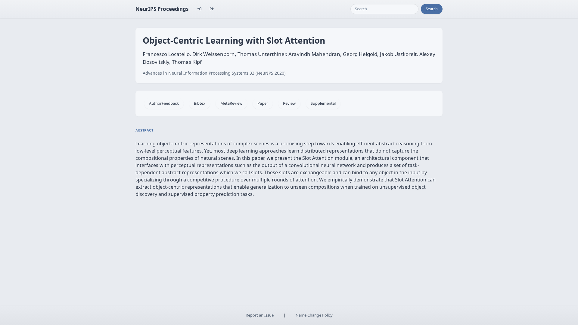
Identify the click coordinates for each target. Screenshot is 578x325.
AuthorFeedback (164, 103)
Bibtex (199, 103)
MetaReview (231, 103)
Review (289, 103)
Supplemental (323, 103)
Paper (262, 103)
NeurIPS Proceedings (161, 8)
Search (432, 8)
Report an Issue (260, 315)
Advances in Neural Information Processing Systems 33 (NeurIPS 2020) (214, 73)
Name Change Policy (314, 315)
